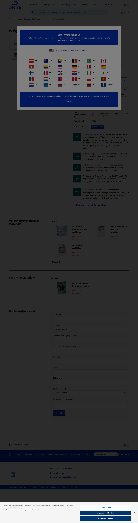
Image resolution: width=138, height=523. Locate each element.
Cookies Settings (105, 507)
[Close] (134, 512)
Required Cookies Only (105, 513)
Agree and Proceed (105, 518)
